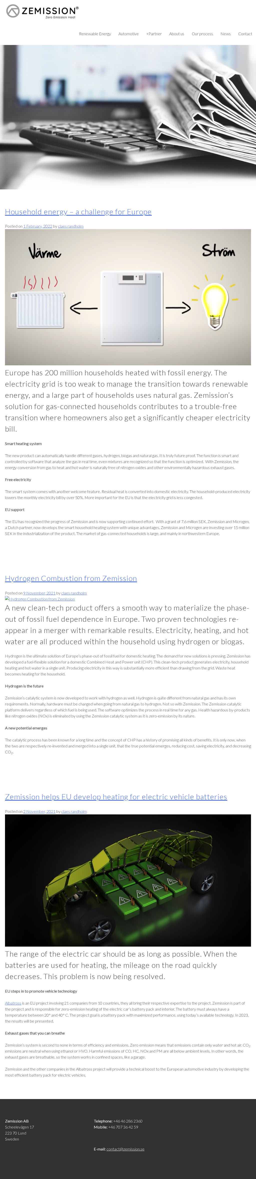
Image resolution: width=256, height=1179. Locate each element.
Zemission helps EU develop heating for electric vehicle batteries (116, 796)
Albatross (13, 1003)
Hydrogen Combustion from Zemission (71, 578)
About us (176, 33)
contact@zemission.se (125, 1149)
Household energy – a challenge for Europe (78, 211)
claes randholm (71, 226)
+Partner (154, 33)
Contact (245, 33)
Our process (202, 33)
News (225, 33)
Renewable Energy (95, 33)
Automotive (128, 33)
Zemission (42, 11)
